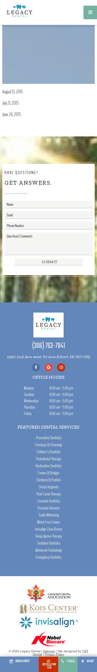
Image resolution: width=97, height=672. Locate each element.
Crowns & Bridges (48, 473)
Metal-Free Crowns (48, 522)
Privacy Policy (54, 654)
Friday (27, 413)
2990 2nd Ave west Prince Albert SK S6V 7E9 (48, 357)
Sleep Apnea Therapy (48, 536)
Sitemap (49, 651)
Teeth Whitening (49, 515)
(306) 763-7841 (48, 346)
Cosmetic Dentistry (48, 501)
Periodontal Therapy (48, 459)
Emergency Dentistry (48, 557)
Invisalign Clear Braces (48, 529)
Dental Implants (48, 487)
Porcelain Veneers (48, 508)
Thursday (29, 407)
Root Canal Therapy (49, 494)
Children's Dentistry (48, 452)
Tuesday (29, 394)
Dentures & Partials (49, 480)
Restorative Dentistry (48, 466)
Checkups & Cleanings (48, 445)
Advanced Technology (48, 550)
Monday (29, 388)
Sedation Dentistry (48, 543)
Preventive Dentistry (48, 438)
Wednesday (31, 401)
